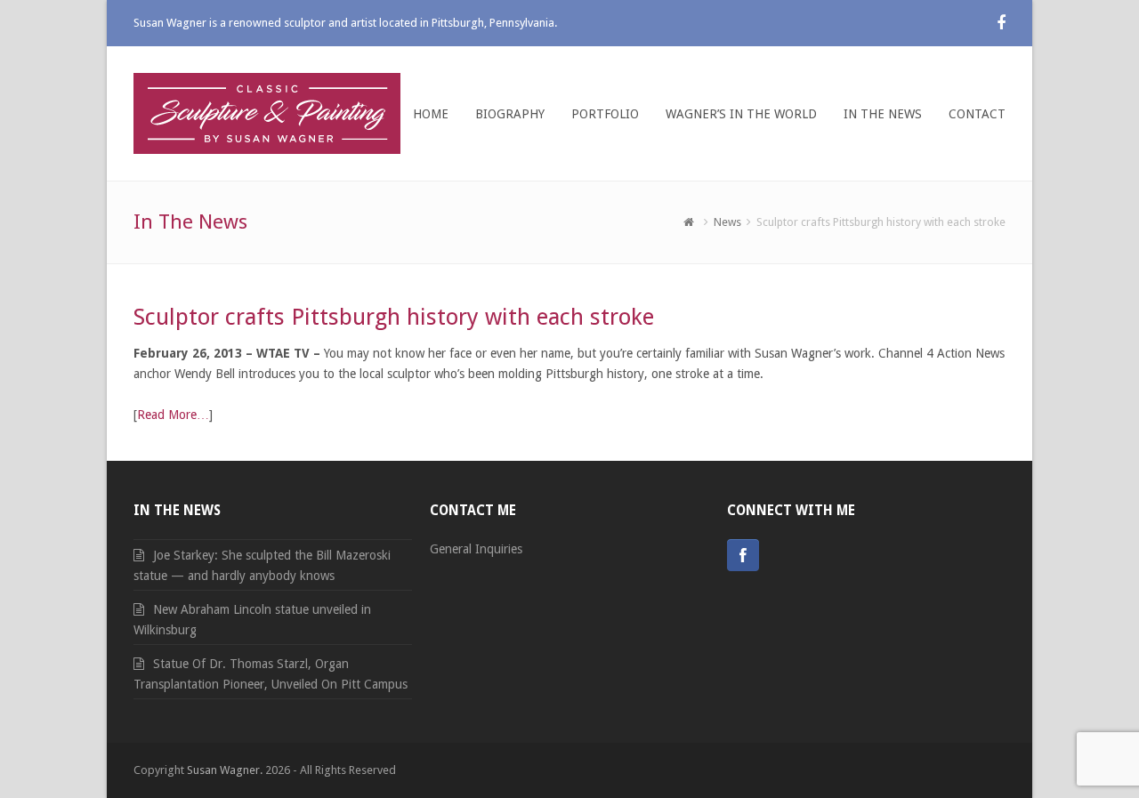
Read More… (173, 414)
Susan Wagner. (225, 770)
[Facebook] (743, 555)
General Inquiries (476, 549)
